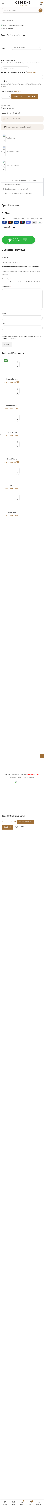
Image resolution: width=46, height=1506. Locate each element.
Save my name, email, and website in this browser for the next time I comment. (21, 337)
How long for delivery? (12, 185)
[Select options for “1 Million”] (17, 473)
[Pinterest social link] (19, 113)
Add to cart (19, 96)
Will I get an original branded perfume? (18, 193)
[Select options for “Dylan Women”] (17, 393)
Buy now (32, 96)
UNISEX (10, 20)
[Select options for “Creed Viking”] (17, 446)
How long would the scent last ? (16, 189)
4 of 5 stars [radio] (30, 282)
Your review (6, 286)
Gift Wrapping (12, 91)
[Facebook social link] (7, 113)
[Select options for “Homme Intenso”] (17, 366)
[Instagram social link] (13, 113)
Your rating (6, 279)
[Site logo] (22, 3)
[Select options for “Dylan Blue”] (17, 499)
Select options (25, 822)
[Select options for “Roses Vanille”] (17, 419)
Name (4, 313)
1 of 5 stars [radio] (5, 282)
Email (4, 323)
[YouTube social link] (16, 113)
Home (3, 20)
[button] (22, 180)
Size (3, 48)
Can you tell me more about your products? (20, 180)
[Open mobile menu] (3, 3)
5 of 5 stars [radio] (38, 282)
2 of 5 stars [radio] (14, 282)
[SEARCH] (40, 10)
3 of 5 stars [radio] (22, 282)
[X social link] (10, 113)
